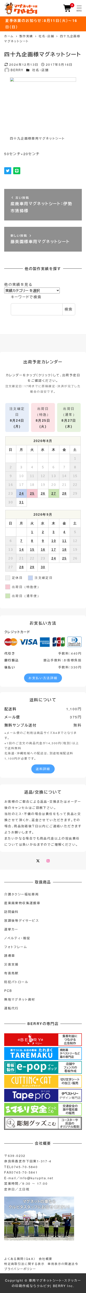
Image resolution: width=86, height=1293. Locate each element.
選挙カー (11, 929)
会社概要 (45, 1259)
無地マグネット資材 (19, 999)
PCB (8, 990)
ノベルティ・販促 (17, 938)
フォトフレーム (15, 947)
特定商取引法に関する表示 (24, 1264)
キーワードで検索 (26, 296)
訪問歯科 (11, 911)
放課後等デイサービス (21, 920)
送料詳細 (43, 769)
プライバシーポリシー (20, 1269)
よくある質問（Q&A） (20, 1259)
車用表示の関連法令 (63, 1264)
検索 (69, 309)
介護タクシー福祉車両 (21, 894)
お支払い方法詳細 (42, 678)
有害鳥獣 (11, 973)
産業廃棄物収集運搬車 (22, 903)
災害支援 (11, 964)
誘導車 (9, 955)
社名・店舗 (40, 70)
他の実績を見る (18, 284)
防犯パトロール (16, 982)
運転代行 (11, 1008)
